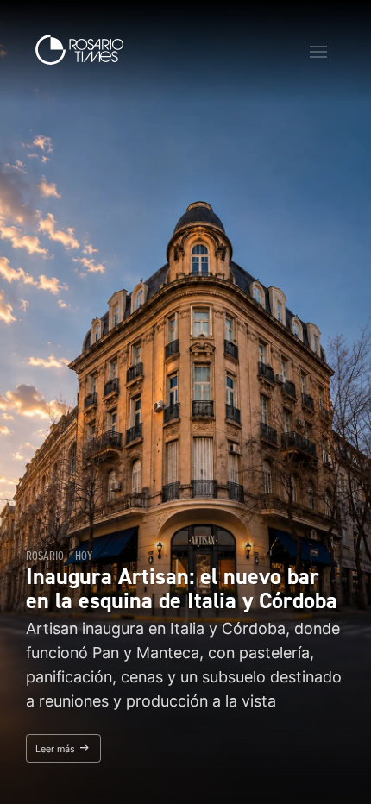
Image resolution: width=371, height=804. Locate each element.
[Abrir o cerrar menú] (318, 52)
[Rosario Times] (79, 50)
